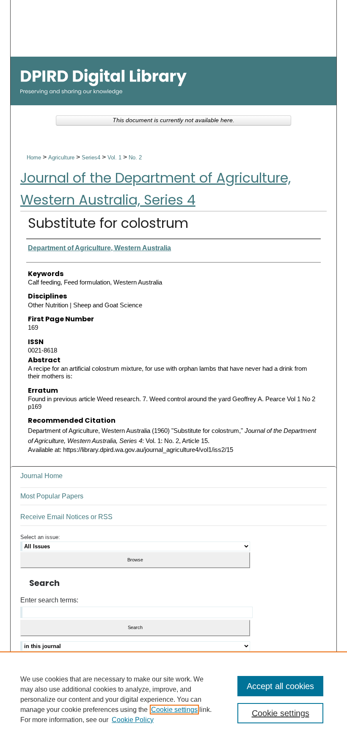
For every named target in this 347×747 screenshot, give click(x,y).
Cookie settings (174, 709)
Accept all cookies (280, 686)
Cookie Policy (133, 719)
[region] (173, 699)
